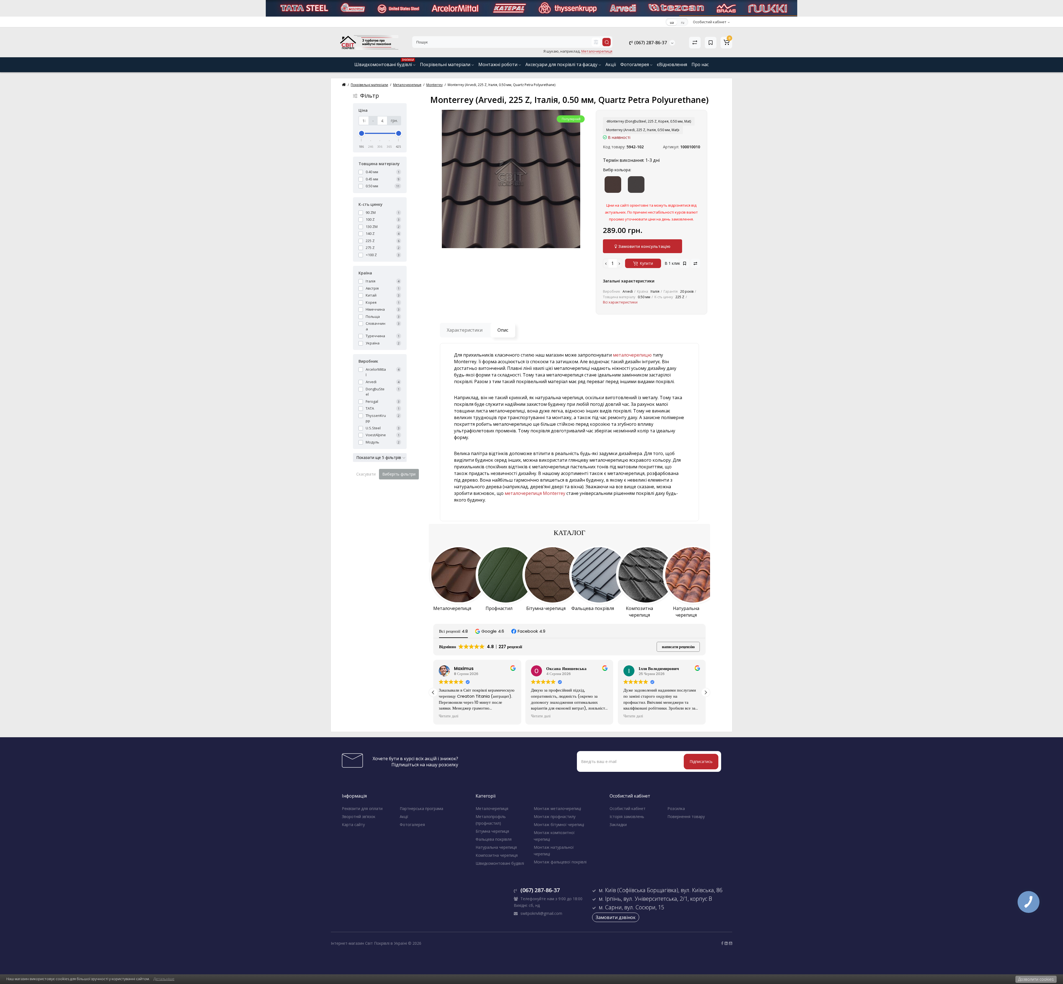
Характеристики (465, 330)
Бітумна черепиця (492, 831)
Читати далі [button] (448, 716)
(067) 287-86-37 (650, 43)
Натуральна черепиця (496, 847)
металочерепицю (632, 355)
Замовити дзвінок (616, 917)
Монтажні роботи (498, 64)
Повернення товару (686, 816)
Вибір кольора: (617, 169)
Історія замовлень (627, 816)
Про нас (700, 64)
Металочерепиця (492, 808)
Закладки (618, 824)
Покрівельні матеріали (445, 64)
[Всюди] (596, 42)
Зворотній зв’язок (358, 816)
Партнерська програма (421, 808)
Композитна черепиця (497, 855)
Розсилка (676, 808)
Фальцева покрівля (494, 839)
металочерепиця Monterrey (535, 493)
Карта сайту (353, 824)
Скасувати (366, 474)
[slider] (361, 133)
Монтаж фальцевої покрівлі (560, 861)
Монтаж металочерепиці (557, 808)
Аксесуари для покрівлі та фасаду (561, 64)
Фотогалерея (635, 64)
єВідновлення (672, 64)
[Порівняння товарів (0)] (695, 42)
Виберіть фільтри (399, 474)
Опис (502, 330)
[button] (489, 631)
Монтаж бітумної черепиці (559, 824)
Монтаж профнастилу (555, 816)
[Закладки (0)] (710, 42)
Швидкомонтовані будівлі (384, 62)
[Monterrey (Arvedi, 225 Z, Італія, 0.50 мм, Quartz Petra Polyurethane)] (511, 179)
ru (682, 22)
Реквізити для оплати (362, 808)
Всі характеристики (620, 302)
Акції (610, 64)
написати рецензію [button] (678, 647)
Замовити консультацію (643, 246)
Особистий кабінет (628, 808)
